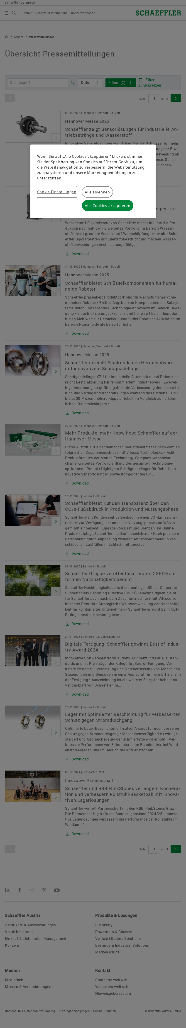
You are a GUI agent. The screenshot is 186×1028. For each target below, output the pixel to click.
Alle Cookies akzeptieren (107, 205)
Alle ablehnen (97, 192)
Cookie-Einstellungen (56, 191)
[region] (93, 181)
